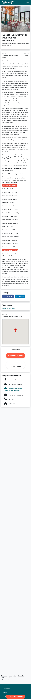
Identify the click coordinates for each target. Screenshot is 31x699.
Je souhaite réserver (15, 697)
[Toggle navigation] (27, 2)
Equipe (5, 692)
